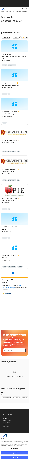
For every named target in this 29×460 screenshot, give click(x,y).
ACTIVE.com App (7, 420)
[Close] (27, 434)
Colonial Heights (7, 397)
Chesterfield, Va (10, 11)
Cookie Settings (14, 448)
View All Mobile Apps (8, 428)
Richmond (17, 397)
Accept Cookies (14, 457)
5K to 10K (5, 424)
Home (2, 11)
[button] (16, 37)
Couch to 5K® (6, 422)
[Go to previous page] (10, 273)
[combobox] (6, 37)
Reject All (14, 453)
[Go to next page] (19, 273)
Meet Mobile (6, 426)
